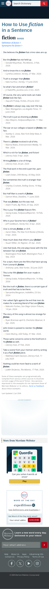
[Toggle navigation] (3, 3)
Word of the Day (24, 500)
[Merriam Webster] (24, 495)
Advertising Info (36, 554)
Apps (24, 554)
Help (6, 554)
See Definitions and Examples (24, 509)
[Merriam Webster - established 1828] (8, 3)
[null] (33, 505)
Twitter (20, 563)
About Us (15, 554)
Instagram (37, 563)
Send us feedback (36, 386)
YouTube (28, 563)
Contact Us (10, 557)
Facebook (11, 563)
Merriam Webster (8, 534)
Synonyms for (11, 45)
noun (20, 38)
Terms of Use (38, 557)
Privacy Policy (23, 557)
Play (25, 481)
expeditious (23, 505)
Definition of (10, 42)
